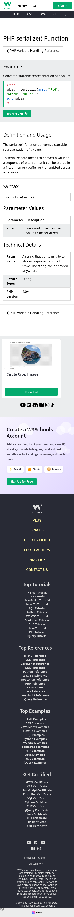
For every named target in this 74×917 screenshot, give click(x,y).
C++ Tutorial (37, 632)
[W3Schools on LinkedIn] (28, 405)
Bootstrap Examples (35, 747)
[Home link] (7, 5)
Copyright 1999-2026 (27, 902)
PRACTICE (37, 559)
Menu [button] (21, 6)
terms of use (49, 893)
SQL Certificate (37, 798)
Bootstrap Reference (35, 679)
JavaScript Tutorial (37, 600)
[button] (34, 5)
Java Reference (35, 691)
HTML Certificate (37, 782)
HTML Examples (35, 719)
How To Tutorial (37, 604)
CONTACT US (37, 569)
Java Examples (35, 755)
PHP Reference (35, 683)
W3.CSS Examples (35, 743)
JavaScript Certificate (37, 790)
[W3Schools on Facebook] (41, 405)
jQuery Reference (35, 699)
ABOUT (43, 858)
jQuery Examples (35, 762)
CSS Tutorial (37, 596)
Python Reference (35, 671)
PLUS (37, 520)
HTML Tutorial (37, 592)
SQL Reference (35, 667)
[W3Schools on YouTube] (23, 405)
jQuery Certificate (37, 810)
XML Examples (35, 759)
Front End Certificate (37, 794)
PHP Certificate (37, 806)
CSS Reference (35, 660)
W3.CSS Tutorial (37, 616)
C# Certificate (37, 822)
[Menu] (5, 14)
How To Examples (35, 731)
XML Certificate (37, 826)
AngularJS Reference (35, 695)
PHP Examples (35, 751)
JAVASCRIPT (47, 14)
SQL (65, 14)
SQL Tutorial (37, 608)
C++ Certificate (37, 818)
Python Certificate (37, 802)
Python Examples (35, 739)
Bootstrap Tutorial (37, 620)
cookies (26, 896)
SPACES (37, 529)
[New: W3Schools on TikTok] (52, 405)
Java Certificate (37, 814)
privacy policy (43, 896)
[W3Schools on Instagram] (47, 405)
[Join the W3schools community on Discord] (35, 405)
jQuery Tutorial (37, 636)
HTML (17, 14)
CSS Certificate (37, 786)
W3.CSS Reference (35, 675)
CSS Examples (35, 723)
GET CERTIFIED (37, 539)
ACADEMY (36, 864)
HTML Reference (35, 656)
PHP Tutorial (37, 624)
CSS (30, 14)
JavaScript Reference (35, 664)
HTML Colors (35, 687)
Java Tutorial (37, 628)
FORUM (29, 858)
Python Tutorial (37, 612)
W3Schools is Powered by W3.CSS (40, 907)
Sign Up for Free (21, 481)
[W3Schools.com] (37, 510)
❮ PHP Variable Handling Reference (33, 50)
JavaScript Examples (35, 727)
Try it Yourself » (17, 113)
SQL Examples (35, 735)
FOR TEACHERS (37, 549)
